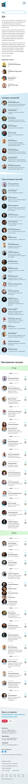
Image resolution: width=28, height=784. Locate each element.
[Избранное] (25, 377)
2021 (19, 776)
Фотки (10, 721)
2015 (23, 774)
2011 (6, 774)
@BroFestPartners (11, 739)
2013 (15, 774)
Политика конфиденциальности (10, 765)
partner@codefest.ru (12, 738)
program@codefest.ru (12, 744)
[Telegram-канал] (2, 752)
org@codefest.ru (11, 730)
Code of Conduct (6, 770)
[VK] (5, 752)
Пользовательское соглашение (10, 763)
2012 (10, 774)
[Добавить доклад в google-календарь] (25, 379)
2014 (19, 774)
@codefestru (13, 731)
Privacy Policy (15, 770)
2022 (23, 776)
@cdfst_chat (12, 733)
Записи (5, 721)
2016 (3, 776)
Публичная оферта (6, 761)
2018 (11, 776)
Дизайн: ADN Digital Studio (7, 778)
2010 (3, 774)
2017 (7, 776)
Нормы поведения (6, 768)
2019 (15, 776)
